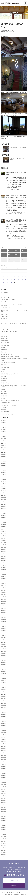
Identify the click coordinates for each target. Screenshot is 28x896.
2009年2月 (3, 857)
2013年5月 (3, 744)
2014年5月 (3, 716)
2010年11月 (3, 811)
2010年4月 (3, 825)
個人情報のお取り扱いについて (8, 892)
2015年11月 (3, 676)
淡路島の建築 (4, 378)
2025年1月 (3, 454)
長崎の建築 (3, 407)
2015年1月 (3, 698)
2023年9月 (3, 481)
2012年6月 (3, 768)
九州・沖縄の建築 (15, 212)
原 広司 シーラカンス (6, 354)
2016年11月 (3, 649)
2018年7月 (3, 608)
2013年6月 (3, 741)
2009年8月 (3, 843)
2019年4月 (3, 588)
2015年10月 (3, 678)
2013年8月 (3, 737)
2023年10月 (3, 479)
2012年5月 (3, 771)
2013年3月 (3, 748)
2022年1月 (3, 517)
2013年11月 (3, 730)
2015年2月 (3, 696)
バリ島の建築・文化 (5, 308)
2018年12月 (3, 597)
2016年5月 (3, 662)
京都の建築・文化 (5, 345)
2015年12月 (3, 673)
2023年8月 (3, 484)
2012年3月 (3, 775)
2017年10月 (3, 624)
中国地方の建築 (14, 236)
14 (14, 276)
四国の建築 (3, 365)
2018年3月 (3, 617)
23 (22, 279)
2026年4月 (3, 429)
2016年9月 (3, 653)
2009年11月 (3, 836)
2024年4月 (3, 468)
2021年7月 (3, 529)
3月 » (25, 285)
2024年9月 (3, 456)
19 (7, 279)
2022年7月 (3, 506)
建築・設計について (10, 31)
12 (7, 276)
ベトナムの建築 (4, 316)
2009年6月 (3, 848)
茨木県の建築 (4, 396)
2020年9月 (3, 549)
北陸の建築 (3, 352)
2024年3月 (3, 470)
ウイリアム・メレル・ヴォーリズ (8, 299)
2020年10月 (3, 547)
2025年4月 (3, 450)
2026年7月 (3, 422)
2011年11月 (3, 784)
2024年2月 (3, 472)
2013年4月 (3, 746)
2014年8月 (3, 710)
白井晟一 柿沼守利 (5, 383)
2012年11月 (3, 757)
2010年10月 (3, 814)
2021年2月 (3, 538)
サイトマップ (19, 892)
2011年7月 (3, 793)
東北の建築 (3, 376)
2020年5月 (3, 558)
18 (3, 279)
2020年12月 (3, 542)
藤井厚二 (3, 398)
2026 (14, 247)
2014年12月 (3, 701)
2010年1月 (3, 832)
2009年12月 (3, 834)
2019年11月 (3, 572)
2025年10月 (3, 438)
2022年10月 (3, 502)
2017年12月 (3, 619)
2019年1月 (3, 594)
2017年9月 (3, 626)
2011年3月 (3, 802)
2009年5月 (3, 850)
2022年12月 (3, 497)
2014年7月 (3, 712)
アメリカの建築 (4, 292)
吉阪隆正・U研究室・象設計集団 (8, 362)
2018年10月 (3, 601)
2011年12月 (3, 782)
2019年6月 (3, 583)
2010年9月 (3, 816)
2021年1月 (3, 540)
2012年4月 (3, 773)
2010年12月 (3, 809)
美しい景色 (3, 391)
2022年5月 (3, 511)
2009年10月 (3, 839)
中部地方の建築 (4, 340)
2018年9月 (3, 603)
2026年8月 (3, 420)
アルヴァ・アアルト (5, 297)
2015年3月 (3, 694)
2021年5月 (3, 533)
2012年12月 (3, 755)
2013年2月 (3, 750)
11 (3, 276)
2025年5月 (3, 447)
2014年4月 (3, 719)
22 (18, 279)
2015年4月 (3, 692)
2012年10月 (3, 759)
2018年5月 (3, 612)
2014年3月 (3, 721)
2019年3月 (3, 590)
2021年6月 (3, 531)
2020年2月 (3, 565)
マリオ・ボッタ (4, 321)
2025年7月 (3, 443)
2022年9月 (3, 504)
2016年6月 (3, 660)
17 (25, 276)
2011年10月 (3, 787)
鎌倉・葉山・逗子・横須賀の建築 (8, 405)
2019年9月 (3, 576)
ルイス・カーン (4, 329)
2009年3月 (3, 854)
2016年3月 (3, 667)
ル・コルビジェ (4, 334)
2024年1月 (3, 475)
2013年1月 (3, 753)
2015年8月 (3, 683)
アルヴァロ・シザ (5, 295)
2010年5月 (3, 823)
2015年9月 (3, 680)
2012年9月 (3, 762)
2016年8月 (3, 655)
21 (14, 279)
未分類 (2, 371)
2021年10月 (3, 524)
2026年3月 (3, 431)
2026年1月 (3, 436)
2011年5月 (3, 798)
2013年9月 (3, 735)
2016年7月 (3, 658)
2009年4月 (3, 852)
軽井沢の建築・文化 (5, 402)
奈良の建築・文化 (5, 367)
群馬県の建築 (4, 393)
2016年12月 (3, 646)
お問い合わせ (13, 880)
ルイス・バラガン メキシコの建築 (9, 331)
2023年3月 (3, 490)
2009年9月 (3, 841)
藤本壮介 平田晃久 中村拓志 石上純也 (10, 400)
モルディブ (3, 327)
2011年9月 (3, 789)
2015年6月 (3, 687)
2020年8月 (3, 551)
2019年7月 (3, 581)
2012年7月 (3, 766)
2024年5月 (3, 465)
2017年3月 (3, 640)
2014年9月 (3, 707)
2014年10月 (3, 705)
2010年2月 (3, 829)
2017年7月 (3, 630)
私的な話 (3, 389)
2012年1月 (3, 780)
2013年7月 (3, 739)
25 (3, 282)
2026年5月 (3, 427)
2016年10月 (3, 651)
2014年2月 (3, 723)
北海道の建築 (4, 349)
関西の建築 (3, 409)
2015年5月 (3, 689)
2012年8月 (3, 764)
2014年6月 (3, 714)
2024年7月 (3, 461)
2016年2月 (3, 669)
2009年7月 (3, 845)
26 (7, 282)
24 (25, 279)
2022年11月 (3, 499)
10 (25, 274)
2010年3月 (3, 827)
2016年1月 (3, 671)
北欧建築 (3, 347)
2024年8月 (3, 459)
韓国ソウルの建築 (5, 411)
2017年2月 (3, 642)
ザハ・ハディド (4, 301)
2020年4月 (3, 560)
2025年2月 (3, 452)
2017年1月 (3, 644)
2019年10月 (3, 574)
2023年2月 (3, 493)
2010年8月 (3, 818)
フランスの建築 (4, 314)
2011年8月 (3, 791)
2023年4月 (3, 488)
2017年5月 (3, 635)
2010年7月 (3, 820)
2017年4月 (3, 637)
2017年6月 (3, 633)
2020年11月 (3, 545)
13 (11, 276)
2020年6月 (3, 556)
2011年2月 (3, 805)
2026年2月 (3, 434)
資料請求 (13, 885)
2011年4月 (3, 800)
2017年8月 (3, 628)
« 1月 (3, 285)
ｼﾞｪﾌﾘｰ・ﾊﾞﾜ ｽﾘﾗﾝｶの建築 (7, 414)
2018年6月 (3, 610)
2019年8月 (3, 578)
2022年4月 (3, 513)
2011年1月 (3, 807)
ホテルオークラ (4, 318)
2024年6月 (3, 463)
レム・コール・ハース (6, 336)
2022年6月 (3, 508)
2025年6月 (3, 445)
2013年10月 (3, 732)
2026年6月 (3, 425)
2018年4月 (3, 615)
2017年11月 (3, 621)
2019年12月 (3, 569)
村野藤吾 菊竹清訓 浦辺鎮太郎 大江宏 (16, 238)
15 (18, 276)
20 (11, 279)
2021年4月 (3, 536)
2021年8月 (3, 526)
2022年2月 (3, 515)
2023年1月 (3, 495)
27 (11, 282)
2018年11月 (3, 599)
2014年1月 (3, 725)
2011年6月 (3, 796)
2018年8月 (3, 606)
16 (22, 276)
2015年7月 (3, 685)
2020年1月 (3, 567)
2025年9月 (3, 441)
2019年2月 (3, 592)
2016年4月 (3, 664)
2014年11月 (3, 703)
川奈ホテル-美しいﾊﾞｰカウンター (18, 147)
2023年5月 (3, 486)
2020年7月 (3, 554)
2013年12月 (3, 728)
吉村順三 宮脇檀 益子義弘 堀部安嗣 (10, 356)
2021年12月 (3, 520)
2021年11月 (3, 522)
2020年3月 (3, 563)
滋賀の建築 (3, 380)
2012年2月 (3, 777)
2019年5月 (3, 585)
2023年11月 (3, 477)
